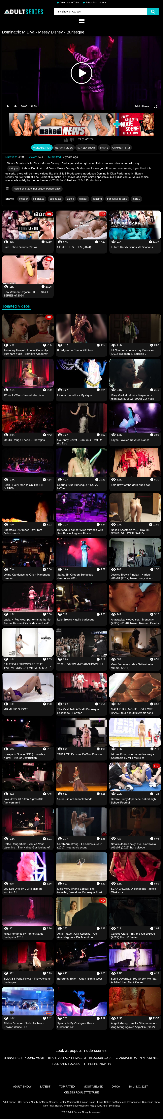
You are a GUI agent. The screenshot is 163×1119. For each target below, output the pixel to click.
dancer (83, 198)
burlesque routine (117, 198)
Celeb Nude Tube (69, 2)
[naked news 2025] (81, 124)
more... (136, 198)
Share (104, 147)
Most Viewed (93, 1086)
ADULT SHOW (22, 1086)
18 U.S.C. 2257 (138, 1086)
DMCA (116, 1086)
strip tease (55, 198)
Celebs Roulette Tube (81, 1092)
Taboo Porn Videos (96, 2)
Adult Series (74, 1112)
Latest (45, 1086)
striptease (38, 198)
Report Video (64, 147)
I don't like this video (71, 140)
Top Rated (67, 1086)
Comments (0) (121, 147)
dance (70, 198)
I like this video (66, 140)
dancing (97, 198)
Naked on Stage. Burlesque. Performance (37, 188)
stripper (13, 168)
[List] (81, 21)
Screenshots (86, 147)
